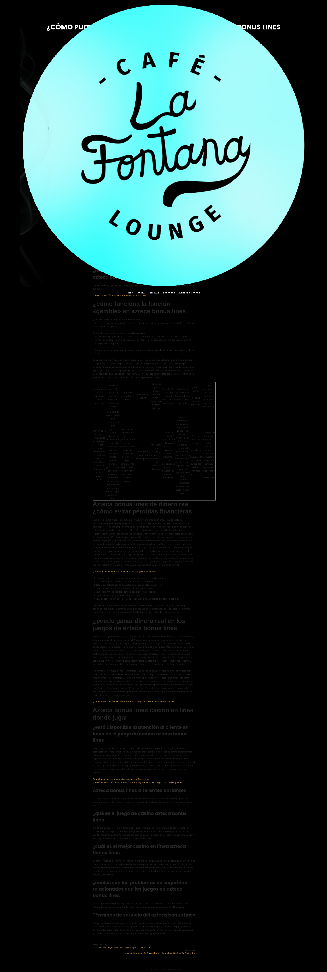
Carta (141, 293)
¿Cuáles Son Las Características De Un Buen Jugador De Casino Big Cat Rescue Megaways (138, 782)
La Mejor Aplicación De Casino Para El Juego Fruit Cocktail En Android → (159, 953)
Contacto (169, 293)
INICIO (130, 293)
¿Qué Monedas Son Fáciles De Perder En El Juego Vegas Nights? (124, 571)
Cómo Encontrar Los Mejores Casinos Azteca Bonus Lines (121, 779)
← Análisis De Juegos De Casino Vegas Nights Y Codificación (122, 947)
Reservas (153, 293)
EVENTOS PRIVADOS (189, 293)
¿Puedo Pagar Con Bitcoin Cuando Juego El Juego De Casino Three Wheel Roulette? (134, 701)
